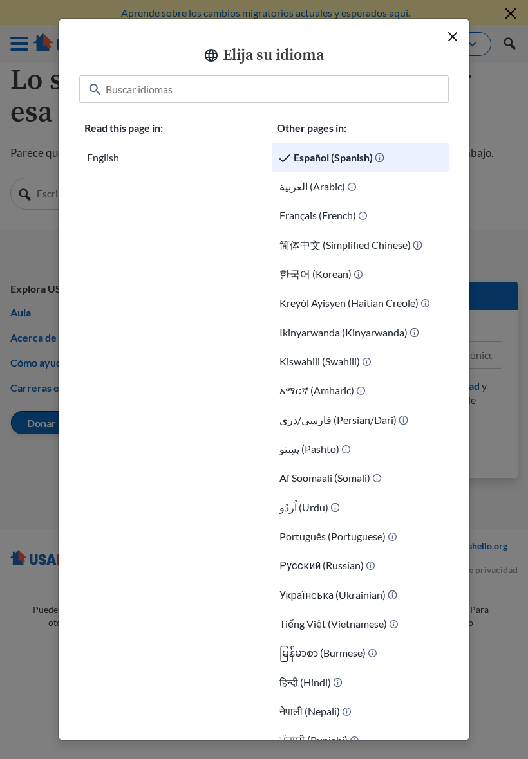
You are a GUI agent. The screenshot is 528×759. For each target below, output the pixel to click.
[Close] (452, 36)
